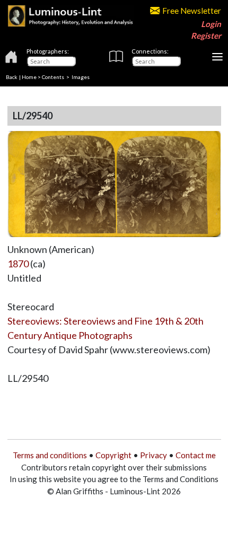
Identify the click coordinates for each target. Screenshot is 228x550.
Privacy (153, 455)
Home (29, 77)
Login (211, 24)
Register (206, 35)
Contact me (196, 455)
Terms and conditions (50, 455)
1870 (18, 263)
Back (11, 77)
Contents (53, 77)
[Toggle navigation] (217, 56)
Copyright (113, 455)
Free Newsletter (191, 10)
